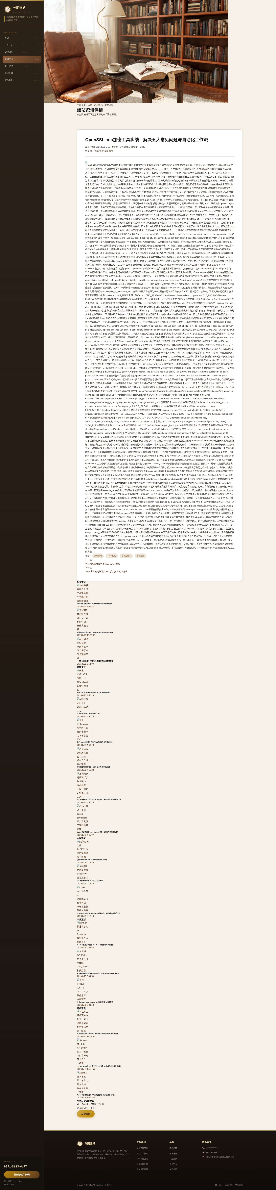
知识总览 (173, 1153)
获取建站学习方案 (22, 1174)
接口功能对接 (142, 1164)
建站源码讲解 (142, 1169)
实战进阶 (17, 52)
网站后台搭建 (142, 1153)
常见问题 (22, 73)
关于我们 (219, 1185)
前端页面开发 (142, 1148)
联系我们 (22, 80)
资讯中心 (22, 59)
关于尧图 (16, 66)
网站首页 (173, 1148)
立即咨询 (85, 1114)
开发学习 (16, 45)
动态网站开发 (142, 1159)
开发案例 (173, 1159)
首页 (22, 38)
